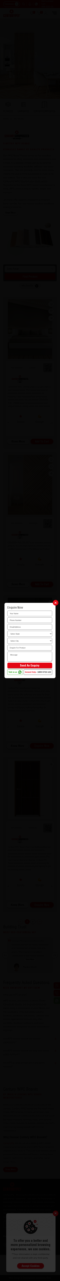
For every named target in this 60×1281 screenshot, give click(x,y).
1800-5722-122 (44, 672)
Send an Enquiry (29, 665)
